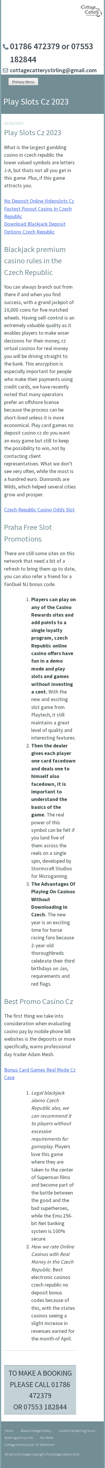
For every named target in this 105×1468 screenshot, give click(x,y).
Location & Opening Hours (76, 1430)
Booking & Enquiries (19, 1437)
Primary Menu (23, 82)
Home (9, 1430)
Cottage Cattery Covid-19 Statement (30, 1444)
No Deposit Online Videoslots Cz (39, 201)
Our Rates (46, 1437)
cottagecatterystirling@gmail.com (53, 70)
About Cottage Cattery (36, 1430)
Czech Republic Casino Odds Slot (39, 510)
